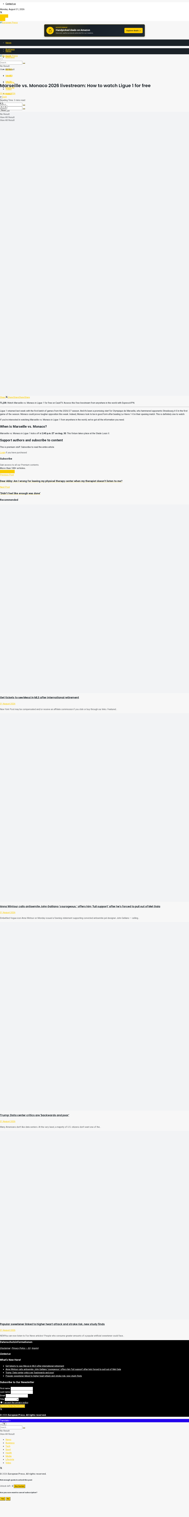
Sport (8, 1449)
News (8, 42)
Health (9, 75)
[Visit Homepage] (9, 22)
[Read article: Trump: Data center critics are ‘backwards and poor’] (94, 1016)
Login (2, 19)
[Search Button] (24, 108)
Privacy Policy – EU (20, 1348)
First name (5, 1388)
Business (10, 1443)
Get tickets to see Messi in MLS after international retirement (39, 697)
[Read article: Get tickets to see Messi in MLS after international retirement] (94, 598)
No (8, 1498)
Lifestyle (10, 1459)
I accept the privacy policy (15, 1402)
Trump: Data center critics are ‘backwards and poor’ (34, 1115)
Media (9, 81)
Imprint (35, 1348)
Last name (5, 1392)
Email (2, 1395)
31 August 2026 (7, 703)
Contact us (11, 4)
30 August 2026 (7, 93)
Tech (4, 97)
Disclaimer (5, 1348)
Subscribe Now (7, 471)
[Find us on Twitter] (1, 12)
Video (8, 1463)
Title (2, 1399)
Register (4, 16)
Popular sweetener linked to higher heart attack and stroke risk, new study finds (52, 1324)
